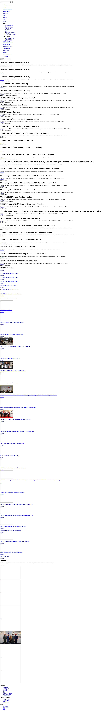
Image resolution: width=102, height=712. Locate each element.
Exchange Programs (6, 700)
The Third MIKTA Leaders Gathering (8, 285)
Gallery (6, 31)
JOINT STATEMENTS (9, 25)
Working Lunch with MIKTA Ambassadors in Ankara (12, 492)
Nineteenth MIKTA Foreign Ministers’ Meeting (10, 530)
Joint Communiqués (6, 688)
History (4, 708)
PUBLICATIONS (8, 28)
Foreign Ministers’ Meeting (9, 38)
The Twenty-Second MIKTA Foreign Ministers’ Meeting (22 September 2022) (17, 431)
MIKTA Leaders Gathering (6, 310)
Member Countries (6, 707)
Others (4, 691)
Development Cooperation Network (11, 34)
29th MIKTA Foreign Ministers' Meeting (9, 273)
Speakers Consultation (8, 40)
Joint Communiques (8, 26)
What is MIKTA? (5, 706)
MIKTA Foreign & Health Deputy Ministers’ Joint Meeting (13, 467)
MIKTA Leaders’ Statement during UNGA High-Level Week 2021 (14, 541)
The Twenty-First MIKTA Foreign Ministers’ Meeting (12, 443)
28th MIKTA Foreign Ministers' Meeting (9, 277)
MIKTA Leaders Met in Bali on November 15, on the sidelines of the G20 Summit (18, 407)
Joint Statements (5, 687)
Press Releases (7, 29)
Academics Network (6, 699)
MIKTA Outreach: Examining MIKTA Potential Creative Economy (15, 346)
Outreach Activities (6, 702)
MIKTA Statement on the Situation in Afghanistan (11, 552)
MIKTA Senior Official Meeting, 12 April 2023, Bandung (12, 370)
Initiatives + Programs (6, 41)
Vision (4, 709)
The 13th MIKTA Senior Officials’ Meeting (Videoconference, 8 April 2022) (16, 504)
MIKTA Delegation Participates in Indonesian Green (11, 334)
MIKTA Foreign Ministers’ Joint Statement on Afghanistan (13, 526)
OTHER (6, 30)
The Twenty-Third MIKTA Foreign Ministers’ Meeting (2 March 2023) (15, 419)
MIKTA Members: (3, 58)
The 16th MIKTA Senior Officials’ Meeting (9, 455)
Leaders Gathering (8, 33)
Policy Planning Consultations (10, 32)
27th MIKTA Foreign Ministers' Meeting (9, 281)
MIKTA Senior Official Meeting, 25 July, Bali (10, 358)
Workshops (4, 701)
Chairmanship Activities (9, 27)
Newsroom (4, 21)
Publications (5, 690)
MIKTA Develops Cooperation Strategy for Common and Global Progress (16, 382)
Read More (2, 65)
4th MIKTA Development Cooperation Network (10, 293)
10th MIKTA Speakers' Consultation (8, 298)
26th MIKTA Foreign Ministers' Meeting (9, 289)
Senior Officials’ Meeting (9, 39)
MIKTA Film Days (4, 556)
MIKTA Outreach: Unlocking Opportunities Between (12, 322)
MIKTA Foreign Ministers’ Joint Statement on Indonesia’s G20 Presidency (16, 515)
